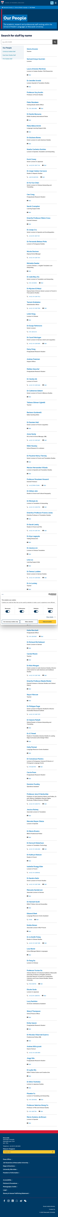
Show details (49, 617)
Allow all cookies (47, 621)
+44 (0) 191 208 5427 (34, 440)
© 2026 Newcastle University (47, 1212)
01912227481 (32, 767)
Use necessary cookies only (10, 621)
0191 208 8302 (33, 1099)
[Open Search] (51, 2)
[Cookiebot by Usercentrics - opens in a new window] (49, 594)
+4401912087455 (33, 177)
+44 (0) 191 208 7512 (34, 296)
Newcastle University (8, 7)
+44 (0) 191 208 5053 (34, 577)
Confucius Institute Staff (9, 51)
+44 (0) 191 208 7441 (34, 257)
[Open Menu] (55, 2)
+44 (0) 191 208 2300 (34, 849)
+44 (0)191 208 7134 (34, 165)
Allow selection (29, 621)
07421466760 (32, 984)
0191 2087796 (32, 1111)
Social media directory (49, 1206)
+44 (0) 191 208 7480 (34, 675)
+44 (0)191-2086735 (34, 995)
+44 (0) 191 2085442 (34, 872)
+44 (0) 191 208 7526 (34, 308)
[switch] (22, 611)
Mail (30, 75)
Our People (32, 7)
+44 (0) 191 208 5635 (34, 343)
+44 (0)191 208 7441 (34, 236)
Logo (2, 3)
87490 (30, 919)
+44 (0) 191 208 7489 (34, 884)
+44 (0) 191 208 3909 (34, 1052)
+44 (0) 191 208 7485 (34, 943)
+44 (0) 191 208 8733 (34, 507)
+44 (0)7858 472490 (34, 485)
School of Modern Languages (21, 7)
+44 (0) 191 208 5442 (34, 385)
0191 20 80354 (33, 283)
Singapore (12, 1149)
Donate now (7, 1152)
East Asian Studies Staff (9, 55)
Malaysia (5, 1149)
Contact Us (52, 1209)
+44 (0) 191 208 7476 (34, 714)
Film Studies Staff (7, 59)
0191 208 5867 (33, 636)
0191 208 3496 (33, 108)
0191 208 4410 (33, 332)
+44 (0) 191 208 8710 (34, 804)
